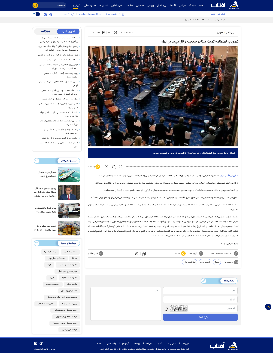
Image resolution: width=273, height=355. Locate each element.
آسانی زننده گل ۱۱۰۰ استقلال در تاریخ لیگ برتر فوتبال (58, 83)
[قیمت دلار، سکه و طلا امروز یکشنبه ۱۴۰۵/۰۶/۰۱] (68, 228)
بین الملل (230, 32)
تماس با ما (172, 343)
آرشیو (160, 343)
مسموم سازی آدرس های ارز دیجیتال (62, 297)
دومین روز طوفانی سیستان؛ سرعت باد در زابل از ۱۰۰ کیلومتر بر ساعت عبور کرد (58, 66)
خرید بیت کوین (70, 251)
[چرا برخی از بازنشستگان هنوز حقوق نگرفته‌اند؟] (68, 210)
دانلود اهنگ (72, 284)
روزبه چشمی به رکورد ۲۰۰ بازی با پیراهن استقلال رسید (61, 75)
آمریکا (217, 262)
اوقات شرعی (111, 343)
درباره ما (185, 343)
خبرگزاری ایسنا (227, 243)
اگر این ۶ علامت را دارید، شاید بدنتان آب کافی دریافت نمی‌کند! (58, 122)
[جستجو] (35, 5)
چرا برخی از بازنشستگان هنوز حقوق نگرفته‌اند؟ (45, 210)
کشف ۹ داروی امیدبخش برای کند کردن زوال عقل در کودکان (59, 114)
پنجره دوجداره (50, 251)
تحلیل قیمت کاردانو (46, 303)
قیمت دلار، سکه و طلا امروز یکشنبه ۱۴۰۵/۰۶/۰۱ (45, 228)
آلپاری (52, 277)
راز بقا (74, 258)
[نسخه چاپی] (136, 253)
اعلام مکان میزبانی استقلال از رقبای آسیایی (60, 99)
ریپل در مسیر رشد (69, 303)
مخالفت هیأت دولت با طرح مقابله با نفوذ (60, 60)
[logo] (226, 4)
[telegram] (50, 14)
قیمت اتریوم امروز (69, 329)
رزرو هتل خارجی (52, 284)
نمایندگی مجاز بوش (56, 258)
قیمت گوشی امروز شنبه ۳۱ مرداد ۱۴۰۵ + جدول (204, 20)
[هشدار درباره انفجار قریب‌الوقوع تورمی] (68, 174)
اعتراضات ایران (190, 262)
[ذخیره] (144, 254)
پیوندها (137, 343)
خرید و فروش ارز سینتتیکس (65, 310)
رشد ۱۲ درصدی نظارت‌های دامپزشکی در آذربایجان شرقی (61, 131)
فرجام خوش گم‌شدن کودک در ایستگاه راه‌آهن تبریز (58, 144)
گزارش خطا (193, 253)
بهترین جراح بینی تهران (67, 271)
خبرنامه (149, 343)
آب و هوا (125, 343)
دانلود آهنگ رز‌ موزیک (68, 264)
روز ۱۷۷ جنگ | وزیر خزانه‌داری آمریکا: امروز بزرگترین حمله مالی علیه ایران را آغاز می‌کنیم (59, 39)
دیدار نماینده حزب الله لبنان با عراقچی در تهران (58, 55)
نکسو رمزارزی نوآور (69, 290)
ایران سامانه (38, 349)
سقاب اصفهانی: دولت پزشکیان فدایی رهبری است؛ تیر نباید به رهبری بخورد (59, 92)
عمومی (220, 32)
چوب (49, 264)
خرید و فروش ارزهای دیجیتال (65, 323)
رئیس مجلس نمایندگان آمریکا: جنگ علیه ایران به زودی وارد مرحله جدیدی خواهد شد (58, 48)
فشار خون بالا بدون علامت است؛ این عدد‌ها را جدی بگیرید (58, 105)
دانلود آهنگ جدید (69, 277)
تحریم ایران (205, 262)
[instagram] (45, 14)
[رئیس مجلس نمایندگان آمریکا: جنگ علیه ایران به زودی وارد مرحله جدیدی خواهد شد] (68, 192)
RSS (99, 343)
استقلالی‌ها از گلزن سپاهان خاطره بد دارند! (60, 138)
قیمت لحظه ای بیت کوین (66, 316)
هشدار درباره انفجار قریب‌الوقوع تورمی (47, 174)
